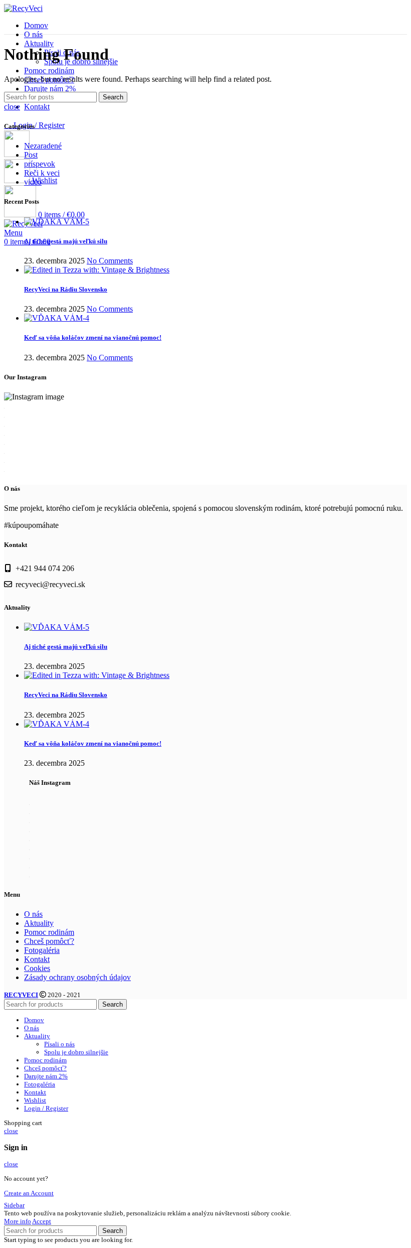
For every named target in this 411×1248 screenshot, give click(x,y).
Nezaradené (43, 146)
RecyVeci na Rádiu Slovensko (65, 289)
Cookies (37, 968)
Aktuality (39, 923)
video (33, 182)
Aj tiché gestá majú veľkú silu (65, 241)
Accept (41, 1221)
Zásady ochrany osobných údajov (77, 977)
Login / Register (46, 1108)
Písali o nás (59, 1044)
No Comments (110, 260)
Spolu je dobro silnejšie (76, 1052)
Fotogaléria (42, 950)
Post (31, 155)
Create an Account (29, 1193)
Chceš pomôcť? (49, 941)
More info (17, 1221)
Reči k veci (42, 173)
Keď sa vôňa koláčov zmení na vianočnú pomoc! (92, 337)
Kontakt (37, 959)
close (12, 106)
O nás (33, 914)
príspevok (39, 164)
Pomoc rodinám (49, 932)
